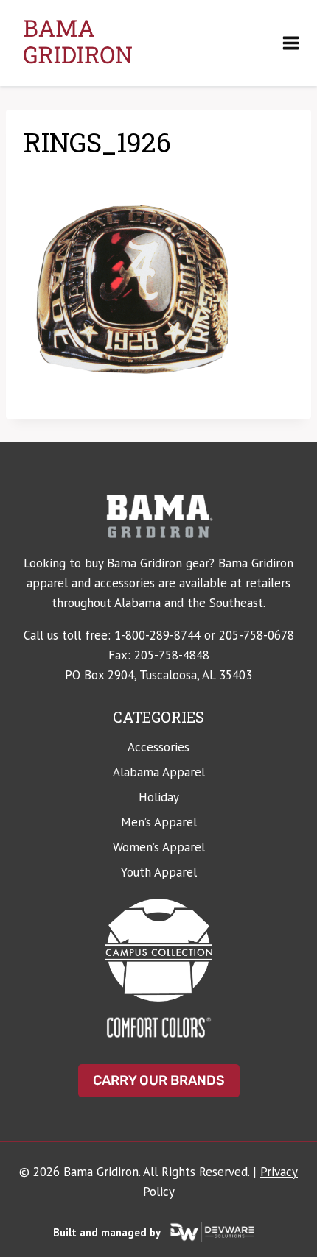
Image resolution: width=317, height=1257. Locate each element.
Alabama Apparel (159, 772)
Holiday (159, 797)
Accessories (158, 747)
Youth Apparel (159, 872)
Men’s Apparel (159, 822)
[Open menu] (290, 42)
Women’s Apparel (159, 847)
